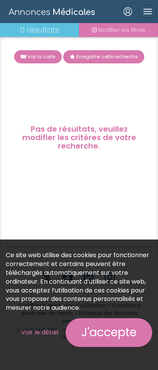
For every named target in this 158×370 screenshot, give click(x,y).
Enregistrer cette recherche (106, 56)
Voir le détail (39, 332)
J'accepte (109, 332)
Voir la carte (40, 56)
